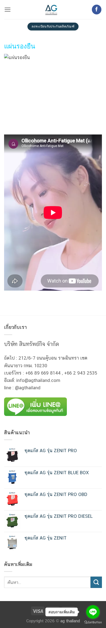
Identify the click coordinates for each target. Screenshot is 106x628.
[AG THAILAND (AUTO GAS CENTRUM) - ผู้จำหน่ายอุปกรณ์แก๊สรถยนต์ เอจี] (51, 9)
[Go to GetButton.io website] (93, 622)
